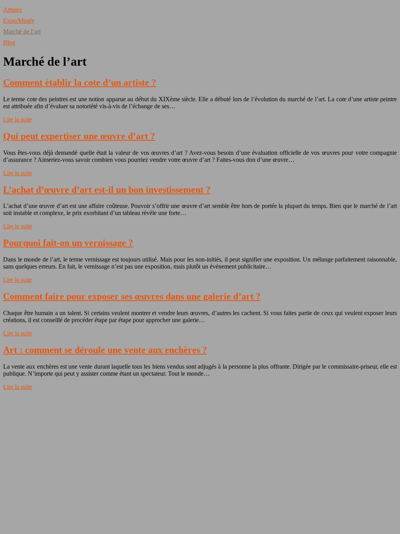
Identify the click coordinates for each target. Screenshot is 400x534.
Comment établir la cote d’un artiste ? (79, 82)
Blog (9, 42)
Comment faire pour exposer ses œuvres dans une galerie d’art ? (132, 296)
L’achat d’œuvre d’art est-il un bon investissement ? (107, 190)
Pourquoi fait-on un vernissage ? (68, 243)
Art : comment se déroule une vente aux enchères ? (105, 350)
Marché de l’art (22, 31)
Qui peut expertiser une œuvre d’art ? (79, 136)
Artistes (12, 9)
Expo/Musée (18, 20)
